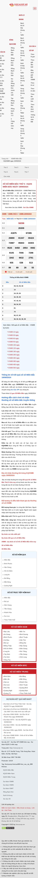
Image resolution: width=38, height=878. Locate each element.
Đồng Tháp (8, 646)
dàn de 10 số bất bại (13, 821)
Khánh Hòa (8, 612)
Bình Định (7, 676)
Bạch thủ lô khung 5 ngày (22, 120)
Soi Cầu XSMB (28, 207)
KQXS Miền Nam (8, 773)
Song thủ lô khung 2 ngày (22, 55)
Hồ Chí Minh (8, 571)
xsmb (4, 214)
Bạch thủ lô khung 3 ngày (22, 80)
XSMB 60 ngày (13, 338)
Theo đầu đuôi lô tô (32, 108)
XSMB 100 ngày (14, 345)
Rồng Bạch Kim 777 (24, 816)
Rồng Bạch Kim (12, 42)
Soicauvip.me (20, 824)
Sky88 (18, 834)
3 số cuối (29, 272)
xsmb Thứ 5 (12, 214)
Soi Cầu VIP (15, 389)
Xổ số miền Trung (19, 672)
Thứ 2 (6, 167)
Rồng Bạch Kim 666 (12, 61)
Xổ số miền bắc (19, 665)
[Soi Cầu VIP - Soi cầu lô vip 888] (19, 4)
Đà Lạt (6, 601)
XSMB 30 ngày (13, 335)
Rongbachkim (12, 816)
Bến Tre (22, 631)
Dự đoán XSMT (8, 788)
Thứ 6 (16, 172)
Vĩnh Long (23, 657)
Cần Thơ (23, 640)
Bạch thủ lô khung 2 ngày (22, 42)
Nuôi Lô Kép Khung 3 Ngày (22, 107)
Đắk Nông (7, 582)
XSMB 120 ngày (14, 348)
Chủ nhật (7, 176)
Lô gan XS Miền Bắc (17, 393)
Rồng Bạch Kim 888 (12, 51)
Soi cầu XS (6, 799)
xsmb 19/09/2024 (25, 214)
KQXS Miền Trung (9, 777)
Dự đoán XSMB (8, 781)
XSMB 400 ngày (14, 364)
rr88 (22, 834)
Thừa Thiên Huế (9, 620)
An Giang (7, 634)
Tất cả (10, 272)
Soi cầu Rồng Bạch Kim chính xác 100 (13, 87)
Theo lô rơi (32, 84)
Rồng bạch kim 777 (12, 112)
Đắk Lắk (7, 679)
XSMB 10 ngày (13, 332)
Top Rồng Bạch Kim (12, 101)
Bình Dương (24, 634)
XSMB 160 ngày (14, 351)
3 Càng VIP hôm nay (12, 123)
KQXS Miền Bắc (8, 770)
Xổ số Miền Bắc (7, 545)
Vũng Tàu (7, 660)
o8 (15, 834)
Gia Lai (6, 682)
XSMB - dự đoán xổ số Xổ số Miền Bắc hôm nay (19, 541)
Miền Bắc (10, 219)
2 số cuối (19, 272)
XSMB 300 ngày (14, 358)
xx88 (25, 834)
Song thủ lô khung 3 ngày (22, 93)
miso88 (29, 834)
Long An (7, 574)
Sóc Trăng (23, 651)
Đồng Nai (23, 643)
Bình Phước (8, 563)
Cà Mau (6, 640)
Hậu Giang (7, 567)
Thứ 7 (27, 172)
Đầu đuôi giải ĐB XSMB (33, 74)
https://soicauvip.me (16, 748)
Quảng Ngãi (8, 585)
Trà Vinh (7, 657)
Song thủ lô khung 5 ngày (22, 133)
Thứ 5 (6, 172)
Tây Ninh (7, 654)
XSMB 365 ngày (14, 361)
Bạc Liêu (7, 631)
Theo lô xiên (33, 90)
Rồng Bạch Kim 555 (12, 72)
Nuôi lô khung (21, 17)
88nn (12, 834)
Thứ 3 (16, 167)
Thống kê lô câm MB (33, 118)
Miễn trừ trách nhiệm (9, 808)
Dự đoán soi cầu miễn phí (11, 534)
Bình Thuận (24, 637)
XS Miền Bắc (6, 549)
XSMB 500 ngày (14, 368)
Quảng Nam (24, 690)
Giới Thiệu (8, 810)
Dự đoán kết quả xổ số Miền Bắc (13, 538)
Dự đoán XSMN (8, 785)
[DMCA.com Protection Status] (8, 829)
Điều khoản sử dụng (23, 808)
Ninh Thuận (24, 685)
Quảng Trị (7, 693)
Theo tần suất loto (32, 97)
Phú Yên (7, 688)
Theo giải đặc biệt (32, 63)
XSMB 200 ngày (14, 355)
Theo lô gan (33, 55)
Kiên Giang (8, 605)
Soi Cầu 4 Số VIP (32, 48)
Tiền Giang (7, 609)
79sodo (7, 834)
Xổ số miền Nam (19, 627)
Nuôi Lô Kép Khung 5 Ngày (22, 147)
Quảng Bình (24, 688)
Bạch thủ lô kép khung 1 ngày (22, 29)
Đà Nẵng (7, 578)
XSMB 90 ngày (13, 342)
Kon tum (7, 616)
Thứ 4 (27, 167)
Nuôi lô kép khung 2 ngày (22, 67)
